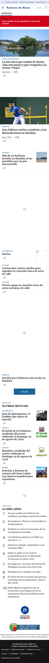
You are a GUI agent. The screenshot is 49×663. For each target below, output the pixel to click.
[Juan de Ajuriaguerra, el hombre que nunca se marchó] (41, 415)
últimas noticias (15, 406)
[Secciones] (3, 7)
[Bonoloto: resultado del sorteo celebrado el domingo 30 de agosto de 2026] (41, 452)
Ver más (24, 392)
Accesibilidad (13, 654)
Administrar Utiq (26, 654)
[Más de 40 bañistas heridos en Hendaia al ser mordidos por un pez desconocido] (41, 157)
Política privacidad (17, 649)
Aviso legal (5, 649)
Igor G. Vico (6, 137)
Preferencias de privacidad (10, 658)
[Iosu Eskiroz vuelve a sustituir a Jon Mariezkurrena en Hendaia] (24, 110)
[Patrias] (41, 255)
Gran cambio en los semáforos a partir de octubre (21, 22)
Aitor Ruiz (6, 72)
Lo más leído (11, 509)
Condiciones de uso (33, 649)
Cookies (4, 654)
